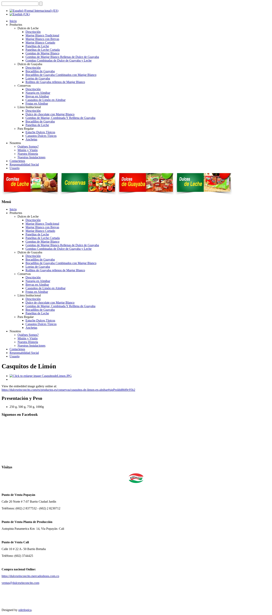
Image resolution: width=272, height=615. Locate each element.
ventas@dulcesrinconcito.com (20, 583)
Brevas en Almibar (37, 96)
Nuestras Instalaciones (31, 157)
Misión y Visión (28, 150)
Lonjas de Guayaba (37, 78)
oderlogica (24, 610)
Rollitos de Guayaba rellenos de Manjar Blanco (55, 82)
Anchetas (31, 139)
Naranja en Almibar (37, 92)
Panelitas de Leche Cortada (42, 49)
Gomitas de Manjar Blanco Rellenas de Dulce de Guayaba (62, 57)
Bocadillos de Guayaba (40, 71)
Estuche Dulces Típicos (40, 132)
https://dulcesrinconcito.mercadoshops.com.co (30, 576)
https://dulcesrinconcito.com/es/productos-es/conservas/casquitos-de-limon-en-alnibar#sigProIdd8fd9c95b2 (68, 389)
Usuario (15, 168)
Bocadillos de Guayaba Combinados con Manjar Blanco (60, 75)
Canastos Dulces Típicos (41, 135)
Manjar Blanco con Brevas (42, 39)
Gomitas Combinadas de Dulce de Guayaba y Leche (58, 60)
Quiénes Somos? (28, 146)
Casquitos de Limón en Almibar (45, 100)
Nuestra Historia (28, 153)
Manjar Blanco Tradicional (42, 35)
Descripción (33, 31)
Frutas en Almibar (36, 103)
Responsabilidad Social (24, 164)
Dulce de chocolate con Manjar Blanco (49, 114)
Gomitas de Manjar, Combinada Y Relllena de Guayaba (60, 118)
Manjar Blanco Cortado (40, 42)
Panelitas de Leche (37, 46)
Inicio (13, 21)
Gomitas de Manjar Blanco (42, 53)
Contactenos (17, 161)
